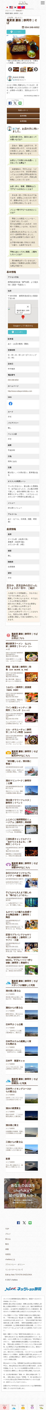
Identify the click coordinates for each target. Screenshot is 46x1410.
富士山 (8, 1239)
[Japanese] (7, 7)
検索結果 (19, 10)
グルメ (8, 1234)
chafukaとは (10, 1259)
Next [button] (35, 69)
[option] (23, 49)
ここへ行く (17, 32)
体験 (7, 1249)
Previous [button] (10, 69)
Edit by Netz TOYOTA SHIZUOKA (18, 1275)
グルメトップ (9, 10)
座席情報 (23, 121)
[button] (23, 317)
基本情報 (23, 116)
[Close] (28, 306)
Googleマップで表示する (23, 326)
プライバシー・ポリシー (15, 1264)
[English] (11, 7)
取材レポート (23, 110)
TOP (7, 1229)
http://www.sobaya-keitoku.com (20, 391)
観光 (7, 1244)
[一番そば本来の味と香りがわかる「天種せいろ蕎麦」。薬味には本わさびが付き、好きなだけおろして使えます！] (23, 47)
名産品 (8, 1254)
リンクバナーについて (14, 1270)
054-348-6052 (32, 27)
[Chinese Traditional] (23, 7)
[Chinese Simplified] (19, 7)
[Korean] (15, 7)
